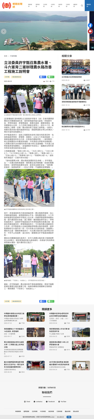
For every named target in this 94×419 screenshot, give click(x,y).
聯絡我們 (89, 5)
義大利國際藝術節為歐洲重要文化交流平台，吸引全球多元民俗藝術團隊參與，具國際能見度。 (14, 364)
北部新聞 (45, 5)
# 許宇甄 (7, 77)
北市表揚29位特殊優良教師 (72, 77)
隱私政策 (76, 411)
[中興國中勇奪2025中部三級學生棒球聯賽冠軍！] (36, 317)
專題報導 (30, 5)
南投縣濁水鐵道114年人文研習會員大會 (59, 343)
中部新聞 (53, 5)
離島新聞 (75, 5)
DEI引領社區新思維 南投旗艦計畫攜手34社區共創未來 (59, 363)
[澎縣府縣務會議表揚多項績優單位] (76, 92)
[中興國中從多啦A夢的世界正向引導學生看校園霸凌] (81, 317)
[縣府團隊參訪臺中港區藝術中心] (76, 117)
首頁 (5, 56)
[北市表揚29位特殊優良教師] (76, 67)
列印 (47, 81)
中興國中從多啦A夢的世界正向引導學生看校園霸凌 (59, 315)
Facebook (51, 401)
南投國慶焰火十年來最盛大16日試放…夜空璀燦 (14, 330)
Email (28, 401)
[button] (44, 48)
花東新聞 (68, 5)
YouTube (63, 401)
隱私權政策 (60, 417)
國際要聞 (38, 5)
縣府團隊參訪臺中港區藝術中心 (73, 127)
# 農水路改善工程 (16, 77)
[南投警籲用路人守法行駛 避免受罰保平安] (81, 332)
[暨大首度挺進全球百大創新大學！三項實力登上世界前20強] (36, 345)
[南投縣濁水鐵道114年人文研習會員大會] (81, 345)
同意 (69, 417)
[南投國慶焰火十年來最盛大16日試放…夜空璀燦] (36, 332)
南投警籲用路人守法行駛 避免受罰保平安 (59, 330)
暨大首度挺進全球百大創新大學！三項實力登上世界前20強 (14, 344)
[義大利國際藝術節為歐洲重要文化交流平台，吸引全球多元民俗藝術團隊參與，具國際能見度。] (36, 365)
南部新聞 (60, 5)
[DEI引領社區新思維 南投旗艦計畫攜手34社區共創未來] (81, 365)
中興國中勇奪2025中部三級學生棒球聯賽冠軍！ (14, 315)
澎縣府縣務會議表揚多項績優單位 (74, 102)
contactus (39, 401)
